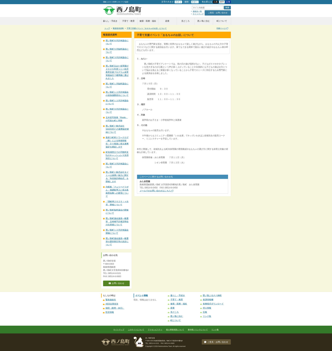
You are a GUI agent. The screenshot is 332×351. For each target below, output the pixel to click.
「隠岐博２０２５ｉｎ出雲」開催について (117, 203)
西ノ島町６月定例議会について (117, 42)
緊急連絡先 (111, 300)
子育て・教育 (128, 21)
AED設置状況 (112, 304)
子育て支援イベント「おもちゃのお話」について (147, 28)
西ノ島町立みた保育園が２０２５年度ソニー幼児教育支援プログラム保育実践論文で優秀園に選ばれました (117, 72)
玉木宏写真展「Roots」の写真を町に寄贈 (117, 119)
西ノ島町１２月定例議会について (117, 102)
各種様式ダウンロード (213, 304)
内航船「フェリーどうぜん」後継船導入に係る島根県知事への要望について (117, 191)
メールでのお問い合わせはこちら (155, 191)
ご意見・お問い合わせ (217, 13)
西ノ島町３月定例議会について (117, 59)
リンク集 (207, 316)
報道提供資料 (118, 28)
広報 (205, 312)
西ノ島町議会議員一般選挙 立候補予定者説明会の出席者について (117, 221)
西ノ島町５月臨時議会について (117, 50)
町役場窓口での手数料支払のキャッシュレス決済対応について (117, 155)
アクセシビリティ (155, 330)
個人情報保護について (175, 330)
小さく (178, 2)
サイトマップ (198, 14)
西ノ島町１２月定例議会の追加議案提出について (117, 93)
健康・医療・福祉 (148, 21)
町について (222, 21)
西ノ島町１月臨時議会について (117, 85)
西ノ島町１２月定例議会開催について (117, 231)
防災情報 (110, 312)
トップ (107, 28)
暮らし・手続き (110, 21)
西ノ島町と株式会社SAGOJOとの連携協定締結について (117, 129)
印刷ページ (221, 28)
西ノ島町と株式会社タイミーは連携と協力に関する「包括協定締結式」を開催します (117, 177)
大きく (195, 2)
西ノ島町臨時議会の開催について (117, 211)
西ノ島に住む (203, 21)
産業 (167, 21)
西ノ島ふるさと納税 (212, 295)
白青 (228, 2)
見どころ (185, 21)
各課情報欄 (208, 300)
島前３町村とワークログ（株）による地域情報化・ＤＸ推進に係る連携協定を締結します (117, 142)
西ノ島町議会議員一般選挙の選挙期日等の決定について (117, 241)
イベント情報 (141, 295)
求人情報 (207, 308)
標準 (187, 2)
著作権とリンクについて (198, 330)
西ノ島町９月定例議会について (117, 110)
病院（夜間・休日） (115, 308)
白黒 (216, 2)
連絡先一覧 (197, 11)
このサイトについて (136, 330)
